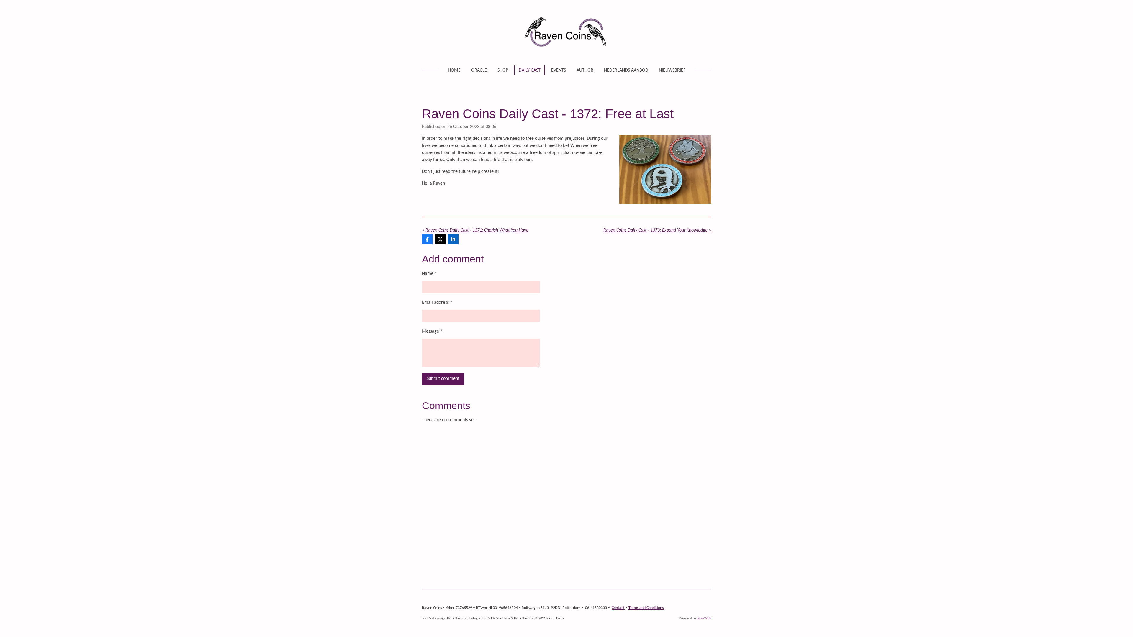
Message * (432, 331)
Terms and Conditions (646, 608)
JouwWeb (704, 618)
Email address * (437, 302)
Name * (429, 273)
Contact (618, 608)
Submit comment (443, 378)
